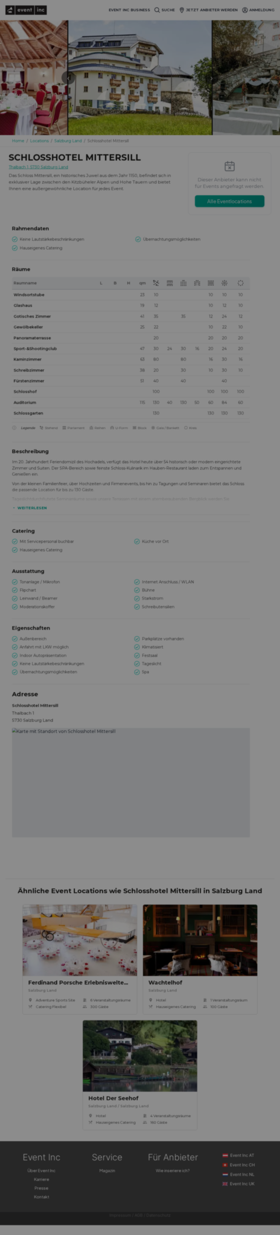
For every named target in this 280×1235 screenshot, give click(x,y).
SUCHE (168, 10)
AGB (139, 1215)
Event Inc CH (242, 1164)
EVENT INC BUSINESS (129, 10)
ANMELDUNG (262, 10)
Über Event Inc (42, 1170)
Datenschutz (158, 1215)
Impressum (120, 1215)
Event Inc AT (242, 1155)
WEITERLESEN (32, 508)
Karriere (41, 1179)
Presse (41, 1187)
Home (18, 140)
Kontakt (41, 1196)
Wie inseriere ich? (173, 1170)
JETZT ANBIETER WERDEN (212, 10)
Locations (39, 140)
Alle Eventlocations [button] (229, 201)
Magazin (107, 1170)
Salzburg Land (68, 140)
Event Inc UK (242, 1183)
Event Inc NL (242, 1174)
